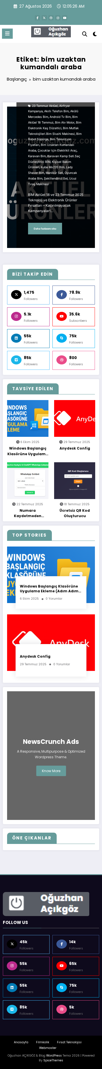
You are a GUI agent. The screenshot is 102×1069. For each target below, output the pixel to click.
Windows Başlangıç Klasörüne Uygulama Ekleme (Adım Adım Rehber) (27, 451)
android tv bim (60, 117)
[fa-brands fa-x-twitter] (44, 17)
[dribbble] (51, 17)
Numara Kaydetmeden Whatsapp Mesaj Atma (28, 513)
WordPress (54, 1055)
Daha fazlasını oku (45, 228)
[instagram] (57, 17)
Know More (51, 770)
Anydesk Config (75, 448)
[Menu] (7, 34)
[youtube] (64, 17)
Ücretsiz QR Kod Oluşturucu (75, 513)
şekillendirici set (56, 178)
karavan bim (37, 156)
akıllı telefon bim (56, 111)
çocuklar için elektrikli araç (57, 150)
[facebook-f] (37, 17)
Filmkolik (42, 1042)
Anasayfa (21, 1042)
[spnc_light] (95, 35)
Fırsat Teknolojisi (69, 1042)
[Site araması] (85, 34)
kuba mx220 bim (53, 167)
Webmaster (47, 1048)
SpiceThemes (53, 1060)
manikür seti (54, 173)
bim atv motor (65, 122)
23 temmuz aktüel (45, 106)
